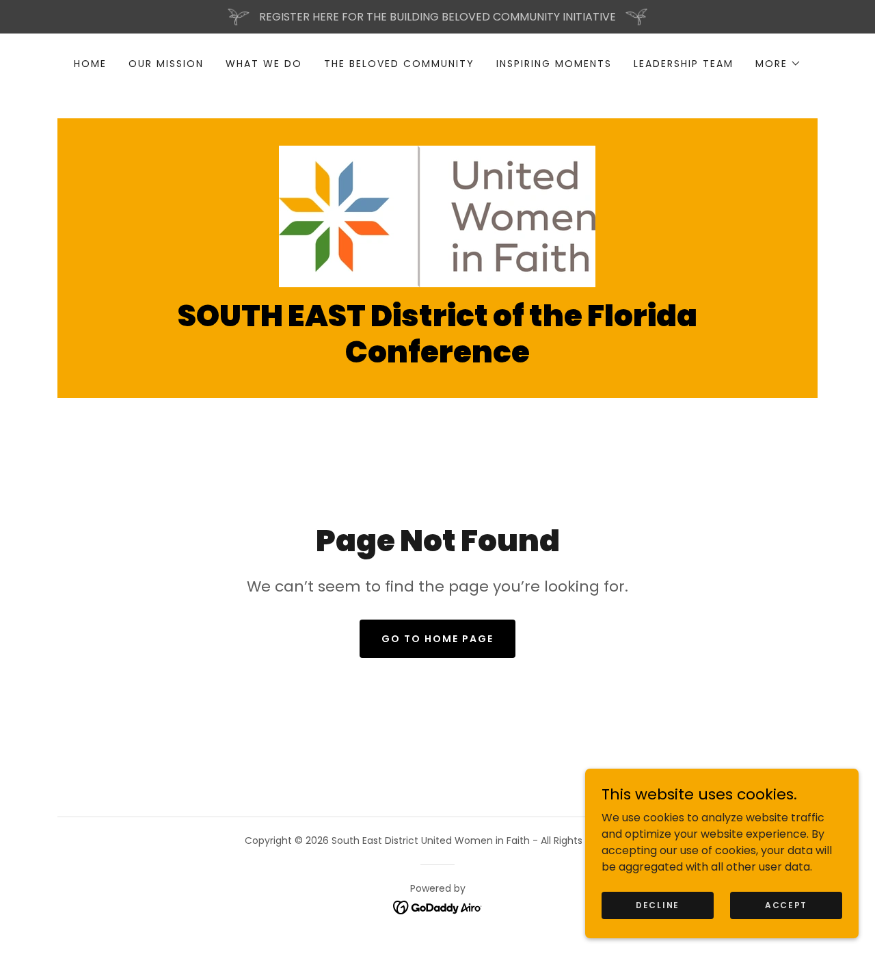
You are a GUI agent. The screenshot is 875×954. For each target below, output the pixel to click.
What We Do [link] (264, 63)
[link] (437, 216)
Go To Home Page (437, 639)
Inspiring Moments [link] (554, 63)
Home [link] (90, 63)
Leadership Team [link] (683, 63)
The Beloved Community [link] (399, 63)
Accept (786, 904)
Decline (657, 904)
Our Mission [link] (166, 63)
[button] (778, 63)
